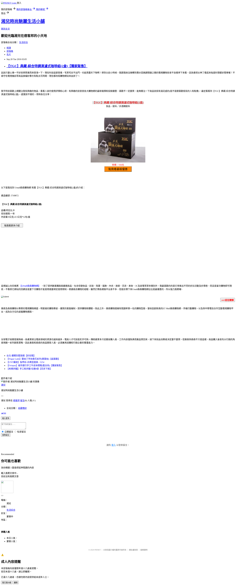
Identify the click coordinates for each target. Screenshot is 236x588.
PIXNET (98, 550)
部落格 (10, 51)
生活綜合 (23, 42)
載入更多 (5, 418)
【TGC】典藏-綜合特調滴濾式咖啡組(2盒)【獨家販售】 (47, 66)
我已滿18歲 (6, 583)
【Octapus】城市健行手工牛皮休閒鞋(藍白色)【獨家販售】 (35, 365)
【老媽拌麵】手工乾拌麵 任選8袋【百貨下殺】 (29, 369)
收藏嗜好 (22, 408)
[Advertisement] (95, 251)
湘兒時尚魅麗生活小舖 (23, 21)
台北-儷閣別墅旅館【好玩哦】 (21, 355)
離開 (15, 583)
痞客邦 (16, 400)
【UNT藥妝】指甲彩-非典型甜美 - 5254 (25, 362)
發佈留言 (5, 435)
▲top (3, 413)
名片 (9, 54)
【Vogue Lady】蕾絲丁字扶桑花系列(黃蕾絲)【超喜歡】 (33, 359)
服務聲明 (144, 550)
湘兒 (3, 385)
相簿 (9, 48)
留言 (22, 400)
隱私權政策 (133, 550)
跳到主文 (5, 29)
